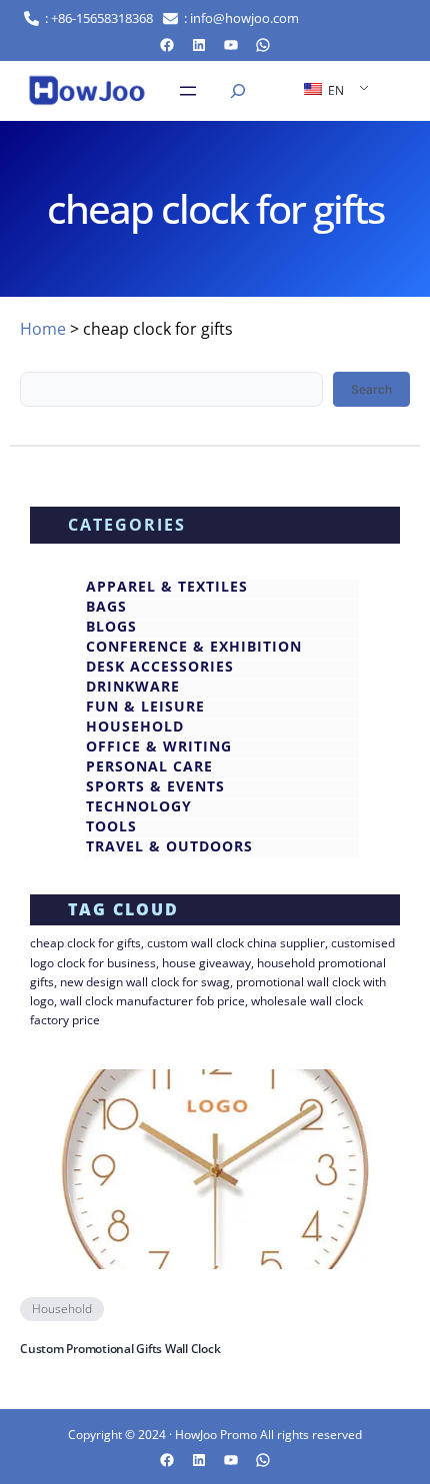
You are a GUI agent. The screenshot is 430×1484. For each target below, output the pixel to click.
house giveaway (206, 962)
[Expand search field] (238, 91)
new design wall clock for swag (145, 981)
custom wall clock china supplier (236, 942)
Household (62, 1308)
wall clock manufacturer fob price (152, 1000)
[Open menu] (188, 91)
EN (334, 90)
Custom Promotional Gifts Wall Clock (120, 1349)
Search (371, 389)
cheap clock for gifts (85, 942)
